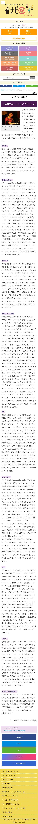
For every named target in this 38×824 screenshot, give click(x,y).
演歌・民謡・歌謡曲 (9, 63)
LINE (31, 86)
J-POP (28, 58)
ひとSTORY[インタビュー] (12, 804)
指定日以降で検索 (19, 38)
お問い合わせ (7, 816)
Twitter (19, 743)
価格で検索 (7, 783)
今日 (9, 32)
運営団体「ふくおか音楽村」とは (14, 792)
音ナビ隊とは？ (8, 787)
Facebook (6, 86)
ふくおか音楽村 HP (19, 763)
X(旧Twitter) (19, 86)
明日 (28, 32)
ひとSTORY (13, 90)
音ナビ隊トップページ (10, 771)
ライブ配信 (9, 68)
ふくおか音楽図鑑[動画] (11, 800)
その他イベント (28, 68)
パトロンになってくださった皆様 (14, 808)
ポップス (28, 53)
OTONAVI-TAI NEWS (10, 796)
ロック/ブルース (10, 53)
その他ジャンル (28, 63)
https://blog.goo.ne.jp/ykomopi (15, 730)
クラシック (9, 48)
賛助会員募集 (7, 812)
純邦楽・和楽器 (10, 58)
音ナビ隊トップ (4, 90)
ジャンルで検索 (8, 779)
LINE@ (19, 750)
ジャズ (28, 48)
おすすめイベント (9, 775)
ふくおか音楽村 (26, 819)
